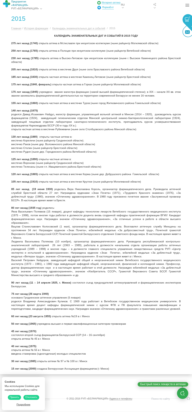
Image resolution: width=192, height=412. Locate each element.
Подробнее (23, 404)
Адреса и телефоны (120, 398)
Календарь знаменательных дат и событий (78, 28)
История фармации (36, 28)
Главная (16, 28)
